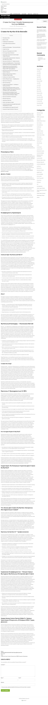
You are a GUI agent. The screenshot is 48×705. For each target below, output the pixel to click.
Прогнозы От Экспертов (7, 80)
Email (20, 677)
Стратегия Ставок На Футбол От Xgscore (10, 109)
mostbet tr (39, 166)
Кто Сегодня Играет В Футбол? (8, 52)
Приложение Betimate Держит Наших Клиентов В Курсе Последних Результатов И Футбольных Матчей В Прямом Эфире (11, 93)
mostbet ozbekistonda (41, 164)
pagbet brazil (39, 172)
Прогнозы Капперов (6, 82)
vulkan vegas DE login (41, 188)
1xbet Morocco (39, 138)
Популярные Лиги (6, 37)
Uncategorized (7, 17)
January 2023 (39, 95)
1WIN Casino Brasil (40, 116)
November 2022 (40, 99)
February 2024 (39, 81)
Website (2, 682)
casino (38, 144)
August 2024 (39, 69)
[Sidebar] (1, 703)
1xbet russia (39, 140)
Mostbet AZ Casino (40, 150)
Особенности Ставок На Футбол (9, 76)
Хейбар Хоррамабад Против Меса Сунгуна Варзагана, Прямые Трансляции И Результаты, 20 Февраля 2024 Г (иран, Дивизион (11, 89)
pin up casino (39, 176)
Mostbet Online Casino (41, 160)
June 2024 (39, 73)
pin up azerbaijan (40, 174)
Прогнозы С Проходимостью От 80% (10, 51)
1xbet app (39, 128)
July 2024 (38, 71)
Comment (3, 664)
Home (2, 17)
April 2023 (39, 89)
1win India (39, 118)
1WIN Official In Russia (41, 120)
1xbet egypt (39, 136)
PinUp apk (39, 182)
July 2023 (38, 83)
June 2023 (39, 85)
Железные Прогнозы (7, 98)
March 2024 (39, 79)
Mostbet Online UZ (40, 162)
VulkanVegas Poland (40, 195)
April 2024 (39, 77)
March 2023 (39, 91)
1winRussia (39, 126)
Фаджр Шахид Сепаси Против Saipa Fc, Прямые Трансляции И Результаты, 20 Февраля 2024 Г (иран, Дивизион (10, 67)
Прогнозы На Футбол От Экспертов (9, 96)
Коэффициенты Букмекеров (8, 41)
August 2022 (39, 105)
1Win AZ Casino (40, 112)
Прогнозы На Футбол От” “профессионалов (11, 61)
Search (38, 19)
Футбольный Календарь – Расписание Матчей (11, 47)
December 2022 (40, 97)
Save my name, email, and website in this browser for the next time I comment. (16, 687)
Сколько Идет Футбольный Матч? (9, 43)
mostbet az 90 (39, 148)
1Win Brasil (39, 114)
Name (2, 677)
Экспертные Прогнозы (7, 100)
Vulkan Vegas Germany (41, 193)
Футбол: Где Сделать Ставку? (8, 102)
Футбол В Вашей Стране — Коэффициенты (11, 78)
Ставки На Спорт (6, 49)
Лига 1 (4, 45)
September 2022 (40, 103)
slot (37, 184)
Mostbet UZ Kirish (40, 170)
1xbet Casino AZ (40, 132)
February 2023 (39, 93)
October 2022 (39, 101)
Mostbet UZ (39, 168)
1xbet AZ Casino (40, 130)
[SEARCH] (45, 4)
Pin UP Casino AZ (40, 178)
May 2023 (38, 87)
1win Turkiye (39, 122)
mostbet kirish (39, 158)
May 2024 (38, 75)
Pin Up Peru (39, 180)
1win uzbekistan (40, 124)
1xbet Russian (39, 142)
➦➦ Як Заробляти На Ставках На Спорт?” (10, 107)
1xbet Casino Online (40, 134)
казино (38, 197)
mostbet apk (39, 146)
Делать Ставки (5, 39)
